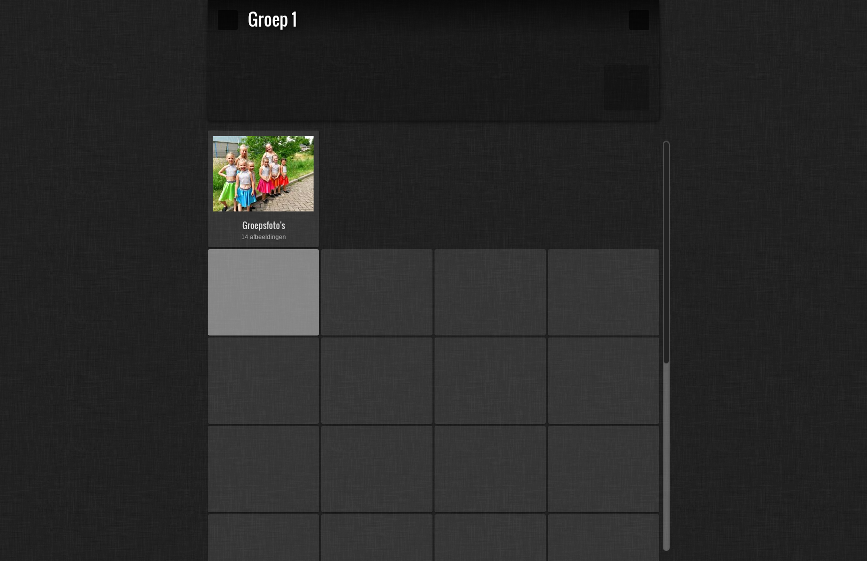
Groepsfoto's (263, 225)
